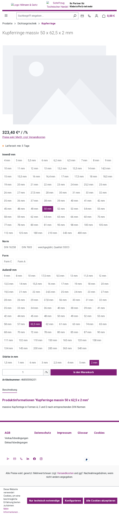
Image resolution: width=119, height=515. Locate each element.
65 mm (61, 216)
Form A (21, 261)
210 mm (52, 233)
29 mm (34, 300)
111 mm (8, 340)
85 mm (74, 332)
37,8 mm (48, 300)
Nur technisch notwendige (44, 500)
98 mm (74, 224)
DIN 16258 (10, 247)
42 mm (101, 200)
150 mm (52, 340)
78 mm (21, 224)
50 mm (47, 208)
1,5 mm (8, 362)
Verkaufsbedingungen (16, 438)
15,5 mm (22, 176)
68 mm (7, 332)
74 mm (89, 324)
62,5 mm (35, 324)
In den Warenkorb (83, 372)
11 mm (21, 168)
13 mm (47, 168)
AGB (7, 432)
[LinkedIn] (27, 458)
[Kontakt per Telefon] (89, 16)
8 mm (96, 160)
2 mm (94, 362)
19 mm (7, 184)
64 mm (47, 216)
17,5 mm (79, 176)
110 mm (37, 340)
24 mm (74, 184)
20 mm (21, 184)
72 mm (34, 332)
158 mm (96, 340)
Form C (8, 261)
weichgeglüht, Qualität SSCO (53, 247)
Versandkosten (65, 473)
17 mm (64, 176)
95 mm (61, 224)
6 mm (45, 160)
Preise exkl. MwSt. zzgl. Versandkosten (23, 137)
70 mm (21, 332)
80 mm (34, 224)
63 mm (76, 324)
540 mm (82, 348)
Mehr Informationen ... (12, 510)
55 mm (101, 208)
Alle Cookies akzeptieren (100, 500)
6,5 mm (71, 160)
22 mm (47, 184)
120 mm (82, 340)
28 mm (49, 192)
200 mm (37, 348)
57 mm (21, 324)
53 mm (74, 208)
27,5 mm (35, 192)
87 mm (87, 332)
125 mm (23, 233)
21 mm (34, 184)
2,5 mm (58, 362)
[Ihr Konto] (96, 16)
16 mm (36, 176)
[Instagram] (41, 458)
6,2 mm (58, 160)
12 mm (34, 168)
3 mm (45, 362)
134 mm (8, 348)
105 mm (103, 224)
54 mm (87, 208)
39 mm (61, 200)
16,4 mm (50, 176)
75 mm (101, 216)
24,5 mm (50, 291)
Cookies (99, 432)
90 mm (101, 332)
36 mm (21, 200)
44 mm (21, 316)
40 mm (74, 200)
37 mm (34, 200)
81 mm (47, 224)
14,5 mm (105, 168)
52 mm (61, 208)
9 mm (108, 160)
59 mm (21, 216)
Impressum (64, 432)
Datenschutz (42, 432)
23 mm (61, 184)
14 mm (91, 168)
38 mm (47, 200)
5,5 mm (32, 160)
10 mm (7, 168)
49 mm (34, 208)
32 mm (103, 192)
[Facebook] (34, 458)
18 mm (93, 176)
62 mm (34, 216)
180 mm (37, 233)
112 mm (8, 233)
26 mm (7, 192)
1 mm (21, 362)
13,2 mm (62, 168)
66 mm (74, 216)
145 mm (23, 348)
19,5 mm (8, 291)
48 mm (21, 208)
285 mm (52, 348)
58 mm (7, 216)
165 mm (67, 340)
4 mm (7, 160)
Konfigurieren (73, 500)
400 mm (82, 233)
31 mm (76, 192)
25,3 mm (88, 184)
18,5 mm (107, 176)
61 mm (63, 324)
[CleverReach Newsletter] (8, 458)
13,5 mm (77, 168)
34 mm (34, 308)
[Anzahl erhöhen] (40, 372)
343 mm (67, 233)
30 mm (63, 192)
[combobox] (43, 15)
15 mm (7, 176)
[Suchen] (74, 15)
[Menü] (6, 15)
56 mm (63, 300)
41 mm (87, 200)
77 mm (7, 224)
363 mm (67, 348)
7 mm (84, 160)
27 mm (21, 192)
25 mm (103, 184)
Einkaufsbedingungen (16, 442)
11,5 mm (88, 275)
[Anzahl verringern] (5, 372)
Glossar (83, 432)
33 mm (89, 192)
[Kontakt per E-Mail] (82, 16)
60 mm (87, 216)
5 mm (19, 160)
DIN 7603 (27, 247)
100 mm (88, 224)
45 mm (7, 208)
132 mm (23, 340)
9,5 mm (60, 275)
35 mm (7, 200)
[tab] (9, 390)
